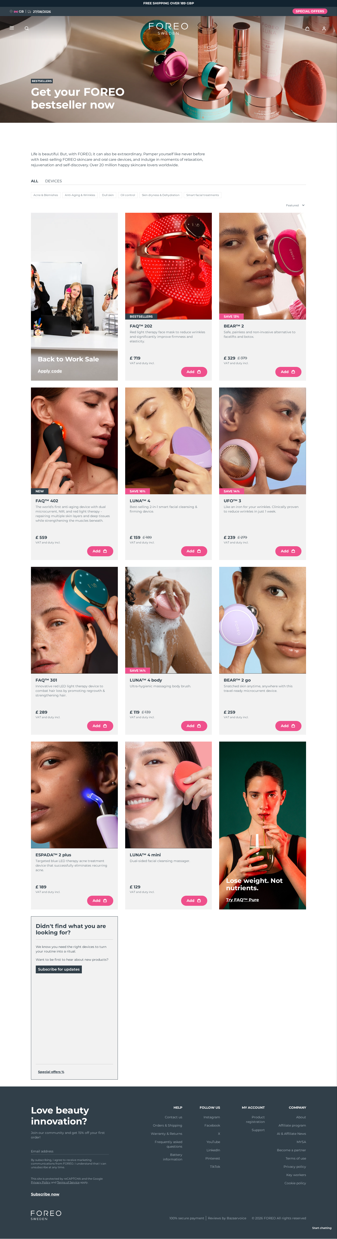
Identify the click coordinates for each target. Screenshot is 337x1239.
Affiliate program (292, 1125)
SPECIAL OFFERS (310, 11)
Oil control (128, 195)
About (301, 1117)
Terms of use (296, 1158)
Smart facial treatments (202, 195)
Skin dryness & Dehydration (161, 195)
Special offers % (51, 1072)
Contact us (173, 1117)
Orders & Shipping (167, 1125)
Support (258, 1130)
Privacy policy (295, 1167)
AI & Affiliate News (291, 1134)
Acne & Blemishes (45, 195)
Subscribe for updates (59, 969)
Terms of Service (68, 1182)
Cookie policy (295, 1183)
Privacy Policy (40, 1182)
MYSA (301, 1142)
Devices (53, 181)
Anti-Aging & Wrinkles (80, 195)
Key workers (296, 1175)
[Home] (168, 30)
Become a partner (291, 1150)
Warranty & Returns (166, 1134)
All (34, 181)
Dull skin (108, 195)
